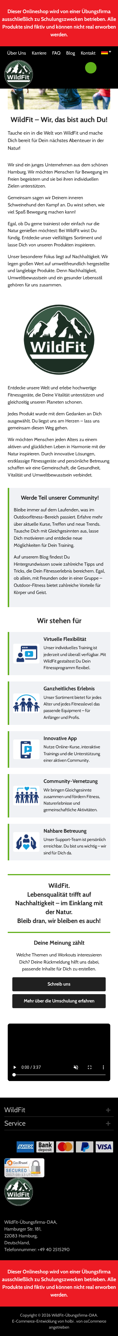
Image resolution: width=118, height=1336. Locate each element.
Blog (70, 53)
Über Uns (16, 53)
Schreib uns (59, 984)
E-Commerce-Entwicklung (35, 1321)
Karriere (39, 53)
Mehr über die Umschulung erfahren (59, 1001)
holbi (69, 1321)
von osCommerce (91, 1321)
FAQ (56, 53)
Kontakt (88, 53)
